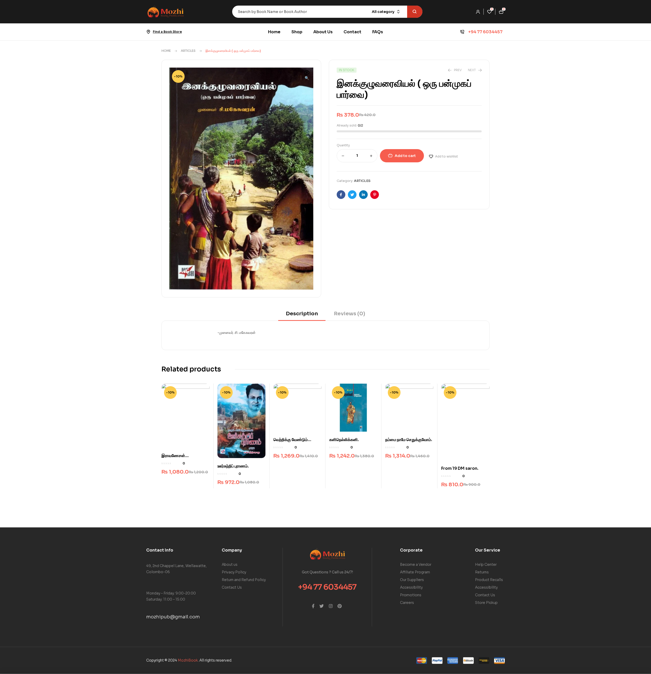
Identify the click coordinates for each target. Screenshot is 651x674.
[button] (307, 75)
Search (414, 12)
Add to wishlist (446, 156)
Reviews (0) (349, 313)
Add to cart (405, 155)
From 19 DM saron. (459, 468)
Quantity (343, 145)
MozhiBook (188, 660)
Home (166, 51)
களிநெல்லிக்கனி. (344, 439)
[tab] (302, 315)
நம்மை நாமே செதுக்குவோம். (408, 439)
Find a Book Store (167, 32)
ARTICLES (188, 51)
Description (302, 313)
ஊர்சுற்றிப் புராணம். (233, 466)
